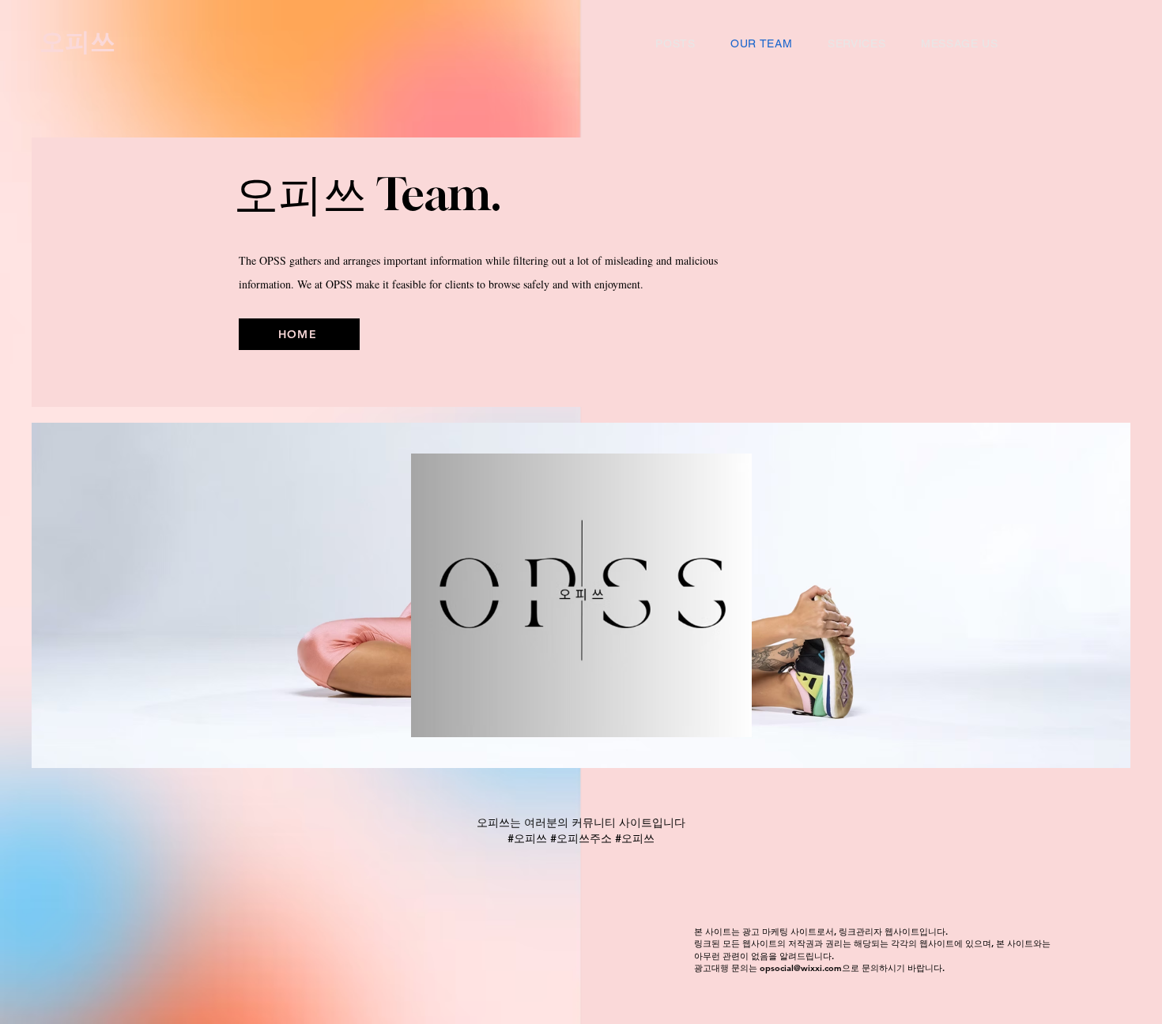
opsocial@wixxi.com (801, 967)
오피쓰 (81, 41)
